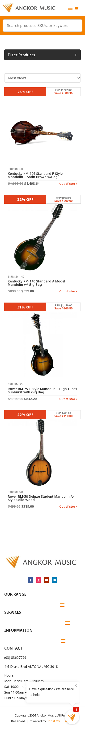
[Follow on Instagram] (38, 580)
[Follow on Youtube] (46, 580)
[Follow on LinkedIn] (54, 580)
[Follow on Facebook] (30, 580)
